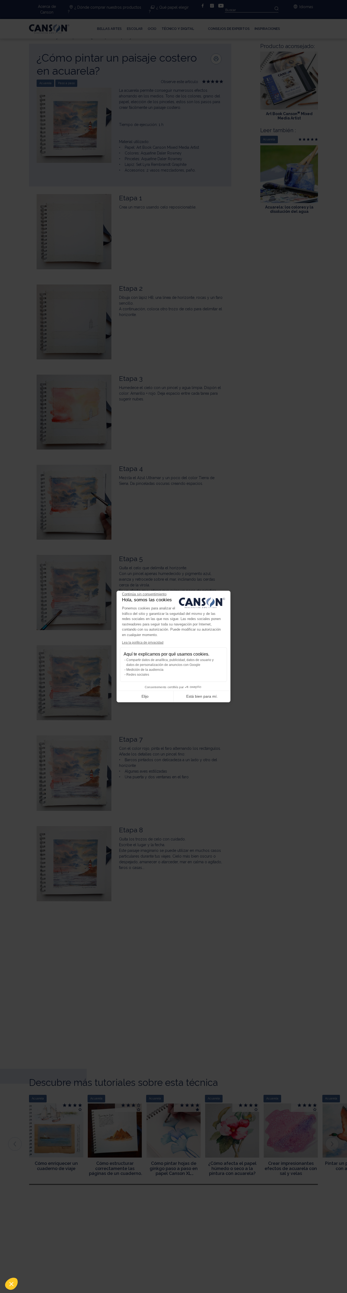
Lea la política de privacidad (142, 642)
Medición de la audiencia (144, 670)
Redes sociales (137, 674)
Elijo (145, 696)
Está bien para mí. (202, 696)
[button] (11, 1283)
